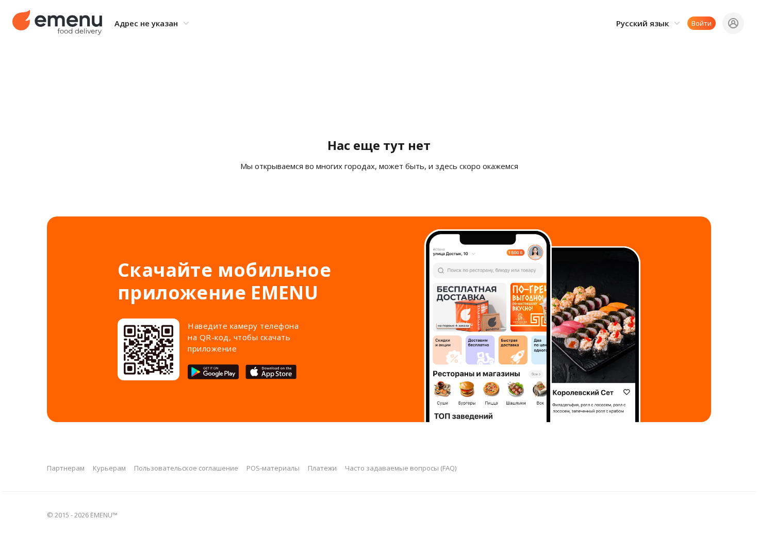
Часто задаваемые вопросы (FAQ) (400, 468)
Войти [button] (701, 23)
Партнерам (66, 468)
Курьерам (109, 468)
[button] (153, 23)
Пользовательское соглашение (186, 468)
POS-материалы (273, 468)
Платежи (322, 468)
